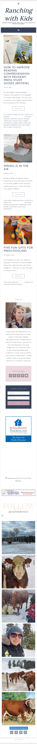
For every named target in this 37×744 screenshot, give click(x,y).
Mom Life (15, 282)
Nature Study (8, 206)
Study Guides (25, 125)
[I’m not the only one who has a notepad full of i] (18, 606)
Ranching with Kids (18, 14)
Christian (13, 118)
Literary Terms (17, 123)
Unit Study (22, 206)
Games (20, 284)
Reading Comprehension (12, 125)
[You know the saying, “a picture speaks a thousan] (18, 708)
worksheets (8, 209)
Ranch (15, 206)
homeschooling (25, 204)
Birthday (14, 284)
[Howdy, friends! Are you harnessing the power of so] (18, 537)
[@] (6, 516)
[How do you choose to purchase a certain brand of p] (18, 571)
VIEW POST (18, 108)
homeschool (14, 204)
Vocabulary (17, 127)
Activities (27, 116)
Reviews (6, 116)
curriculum (8, 121)
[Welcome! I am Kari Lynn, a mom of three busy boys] (18, 640)
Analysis (7, 118)
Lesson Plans (17, 121)
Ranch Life (7, 202)
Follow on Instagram (20, 728)
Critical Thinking (24, 118)
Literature (27, 123)
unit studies (8, 127)
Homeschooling (18, 114)
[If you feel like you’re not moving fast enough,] (18, 674)
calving (6, 204)
